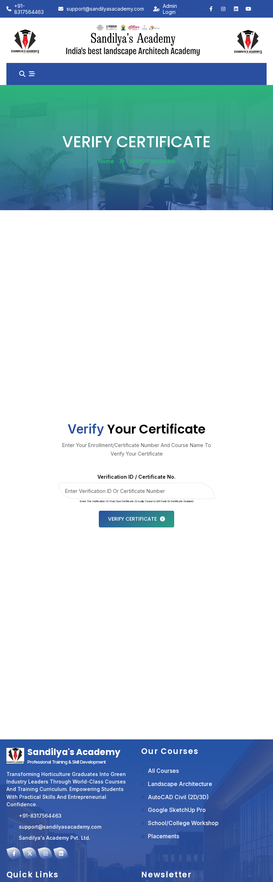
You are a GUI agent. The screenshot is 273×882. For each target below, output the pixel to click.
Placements (163, 836)
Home (106, 161)
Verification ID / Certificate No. (136, 477)
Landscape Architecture (180, 784)
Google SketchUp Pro (177, 810)
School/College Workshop (183, 823)
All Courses (163, 770)
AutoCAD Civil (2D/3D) (178, 797)
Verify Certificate (132, 518)
